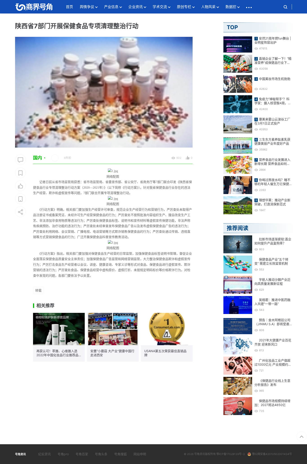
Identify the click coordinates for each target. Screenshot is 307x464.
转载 (38, 290)
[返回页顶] (301, 436)
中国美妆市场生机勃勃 (274, 79)
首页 (69, 6)
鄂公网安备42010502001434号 (272, 454)
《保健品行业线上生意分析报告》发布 (272, 383)
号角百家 (82, 454)
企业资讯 (135, 6)
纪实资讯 (44, 454)
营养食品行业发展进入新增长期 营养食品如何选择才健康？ (272, 162)
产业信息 (111, 6)
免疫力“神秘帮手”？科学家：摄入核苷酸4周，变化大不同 (272, 101)
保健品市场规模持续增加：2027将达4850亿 (272, 403)
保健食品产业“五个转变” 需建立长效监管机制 (271, 261)
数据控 (230, 6)
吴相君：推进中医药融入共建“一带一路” (272, 302)
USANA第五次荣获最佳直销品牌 (165, 353)
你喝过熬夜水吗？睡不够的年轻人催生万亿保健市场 (272, 182)
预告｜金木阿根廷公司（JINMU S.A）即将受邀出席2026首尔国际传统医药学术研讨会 (272, 322)
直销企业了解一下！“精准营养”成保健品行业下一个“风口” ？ (272, 61)
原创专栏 (184, 6)
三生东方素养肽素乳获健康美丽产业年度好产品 (272, 141)
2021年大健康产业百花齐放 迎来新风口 (272, 342)
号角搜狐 (120, 454)
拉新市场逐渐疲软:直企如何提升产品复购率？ (272, 241)
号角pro (63, 454)
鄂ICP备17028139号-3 (230, 454)
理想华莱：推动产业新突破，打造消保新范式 (272, 202)
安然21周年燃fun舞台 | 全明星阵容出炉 (272, 40)
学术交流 (160, 6)
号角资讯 (199, 454)
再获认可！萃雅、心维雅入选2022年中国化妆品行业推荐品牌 (57, 353)
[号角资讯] (33, 6)
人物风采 (208, 6)
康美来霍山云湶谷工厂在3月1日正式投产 (272, 121)
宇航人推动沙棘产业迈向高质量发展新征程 (272, 281)
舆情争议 (87, 6)
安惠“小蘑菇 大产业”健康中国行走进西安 (112, 353)
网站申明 (139, 454)
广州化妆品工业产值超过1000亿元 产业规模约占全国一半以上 (272, 362)
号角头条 (101, 454)
